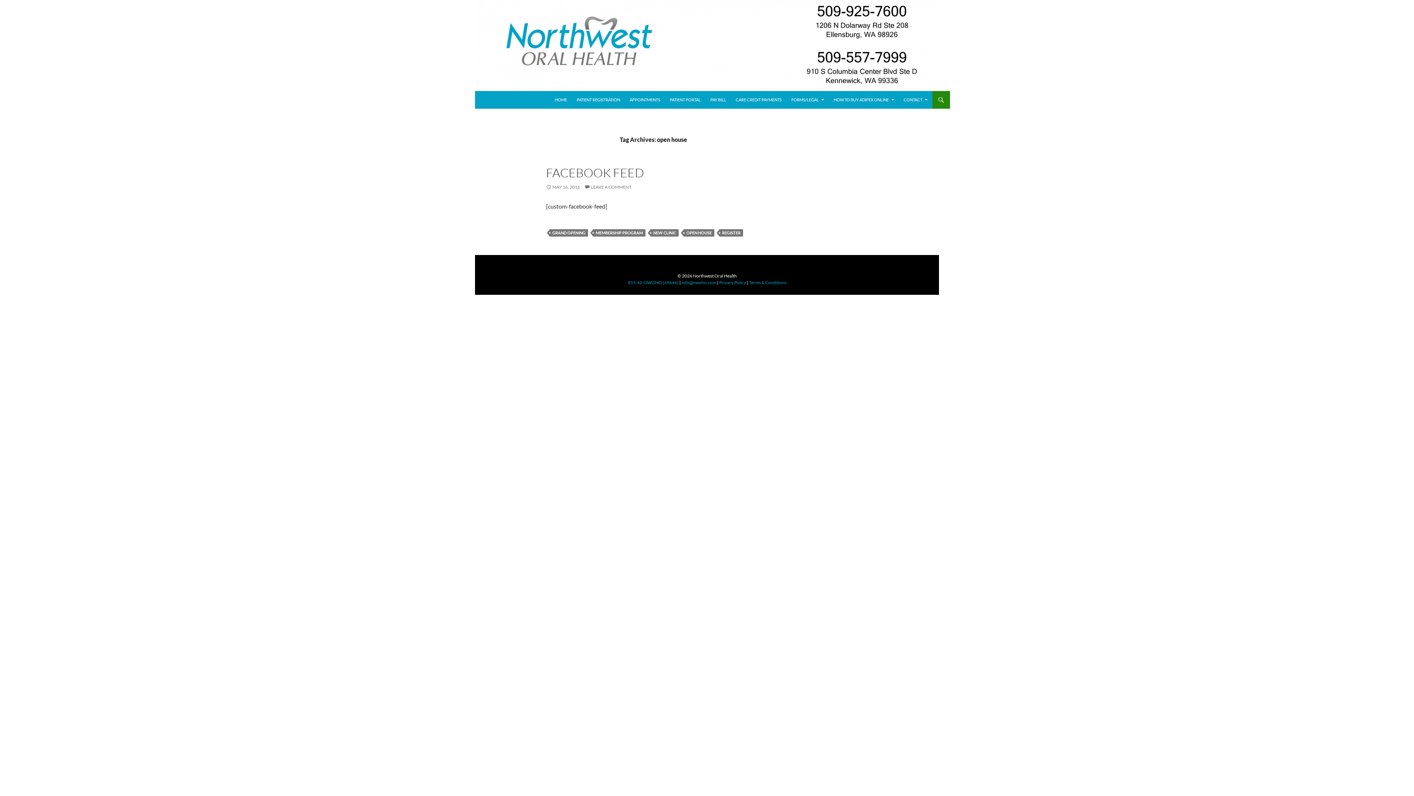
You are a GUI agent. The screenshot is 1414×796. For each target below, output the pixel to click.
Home (561, 99)
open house (699, 232)
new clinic (664, 232)
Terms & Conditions (768, 282)
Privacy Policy (732, 282)
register (731, 232)
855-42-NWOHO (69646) (653, 282)
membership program (619, 232)
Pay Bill (718, 99)
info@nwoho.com (699, 282)
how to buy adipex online (861, 99)
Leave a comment (611, 187)
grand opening (568, 232)
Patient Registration (598, 99)
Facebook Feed (595, 172)
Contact (913, 99)
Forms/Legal (805, 99)
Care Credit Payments (759, 99)
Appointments (645, 99)
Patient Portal (685, 99)
